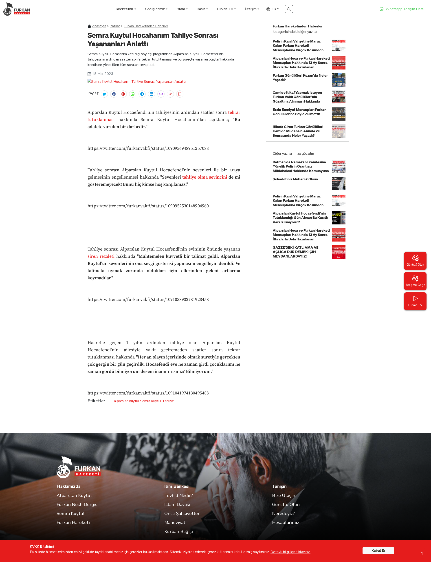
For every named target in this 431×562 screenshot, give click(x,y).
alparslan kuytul (126, 401)
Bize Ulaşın (283, 496)
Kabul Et (378, 551)
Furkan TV (225, 9)
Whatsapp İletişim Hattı (405, 9)
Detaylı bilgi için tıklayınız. (290, 551)
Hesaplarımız (285, 522)
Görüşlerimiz (155, 9)
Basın (201, 9)
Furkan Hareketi (73, 522)
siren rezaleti (102, 256)
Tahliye (168, 401)
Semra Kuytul (150, 401)
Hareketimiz (124, 9)
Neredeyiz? (283, 514)
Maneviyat (174, 522)
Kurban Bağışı (178, 531)
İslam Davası (177, 505)
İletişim (251, 9)
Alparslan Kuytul (74, 496)
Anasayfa (99, 26)
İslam (180, 9)
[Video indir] (179, 94)
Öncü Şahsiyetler (182, 514)
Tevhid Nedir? (178, 496)
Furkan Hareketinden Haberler (146, 26)
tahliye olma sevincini (204, 177)
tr (273, 9)
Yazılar (115, 26)
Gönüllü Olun (286, 505)
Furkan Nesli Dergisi (78, 505)
